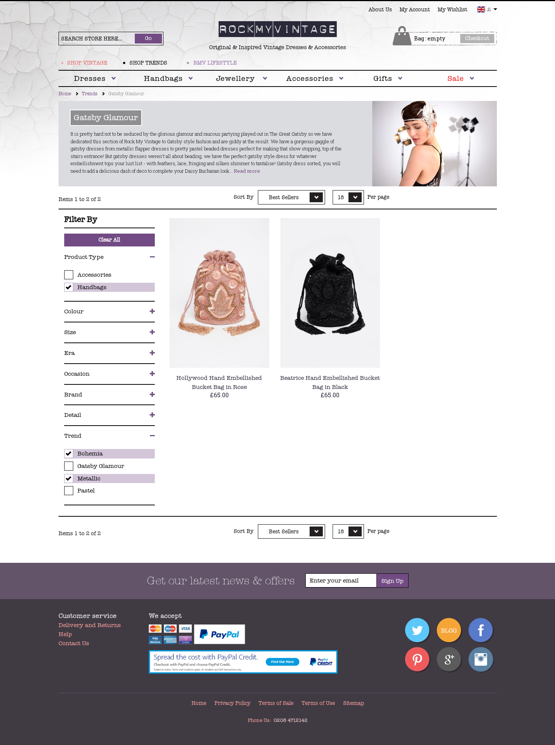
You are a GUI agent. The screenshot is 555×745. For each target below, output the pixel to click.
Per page (378, 197)
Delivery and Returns (90, 625)
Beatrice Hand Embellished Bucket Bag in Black (330, 382)
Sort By (243, 197)
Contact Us (74, 643)
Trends (89, 93)
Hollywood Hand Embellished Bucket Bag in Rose (219, 382)
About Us (380, 9)
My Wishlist (452, 9)
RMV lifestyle (215, 63)
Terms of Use (318, 703)
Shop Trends (148, 63)
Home (65, 93)
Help (65, 634)
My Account (414, 9)
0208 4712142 (290, 720)
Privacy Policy (232, 703)
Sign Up (392, 581)
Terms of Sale (276, 703)
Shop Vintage (87, 63)
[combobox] (487, 9)
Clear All (109, 240)
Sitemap (353, 703)
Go (148, 38)
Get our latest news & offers (221, 581)
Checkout (477, 38)
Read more (247, 170)
